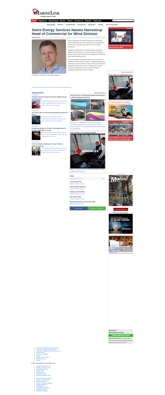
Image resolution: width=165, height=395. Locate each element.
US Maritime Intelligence (43, 387)
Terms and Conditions (42, 354)
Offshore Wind (36, 87)
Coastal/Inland (70, 24)
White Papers (39, 386)
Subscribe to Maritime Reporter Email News (48, 351)
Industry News (67, 87)
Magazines (42, 21)
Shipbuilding (51, 24)
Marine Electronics (41, 374)
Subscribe (97, 21)
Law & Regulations (112, 24)
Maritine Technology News (43, 367)
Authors (38, 360)
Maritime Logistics (41, 381)
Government (82, 24)
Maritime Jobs (40, 370)
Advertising (53, 21)
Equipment (91, 24)
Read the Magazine (120, 209)
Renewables (44, 87)
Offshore (60, 24)
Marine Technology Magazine (44, 383)
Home (34, 21)
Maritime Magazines (41, 384)
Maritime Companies (42, 390)
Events (62, 21)
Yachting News (40, 372)
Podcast (88, 21)
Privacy (38, 355)
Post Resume (78, 208)
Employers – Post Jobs (96, 208)
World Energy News (41, 369)
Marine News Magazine (42, 380)
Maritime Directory (41, 389)
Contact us (78, 21)
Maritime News (40, 352)
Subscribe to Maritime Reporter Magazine (47, 348)
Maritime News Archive (42, 357)
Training (100, 24)
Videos (70, 21)
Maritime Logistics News (43, 366)
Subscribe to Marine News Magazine (46, 349)
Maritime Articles (41, 358)
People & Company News (55, 87)
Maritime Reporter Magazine (44, 378)
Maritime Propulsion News (43, 375)
